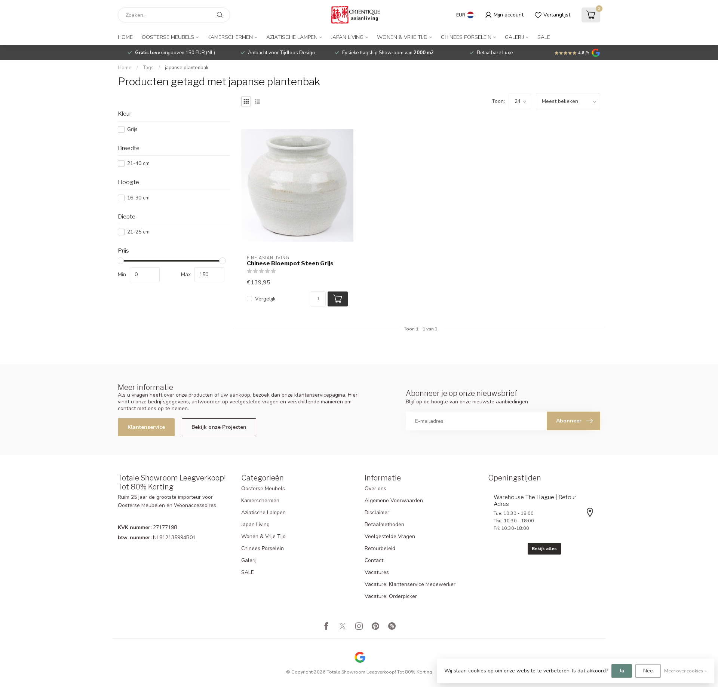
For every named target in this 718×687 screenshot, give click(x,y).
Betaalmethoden (384, 524)
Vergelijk (265, 299)
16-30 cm (138, 198)
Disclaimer (377, 512)
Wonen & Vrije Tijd (402, 37)
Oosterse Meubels (168, 37)
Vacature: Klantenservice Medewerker (410, 584)
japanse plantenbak (187, 67)
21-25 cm (138, 232)
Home (125, 37)
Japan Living (347, 37)
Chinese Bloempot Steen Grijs (290, 263)
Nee (648, 670)
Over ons (375, 488)
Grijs (132, 129)
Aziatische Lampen (291, 37)
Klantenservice (146, 427)
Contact (374, 560)
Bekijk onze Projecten (218, 427)
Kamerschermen (230, 37)
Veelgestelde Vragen (390, 536)
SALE (543, 37)
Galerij (514, 37)
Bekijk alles (544, 549)
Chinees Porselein (466, 37)
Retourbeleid (380, 548)
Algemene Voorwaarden (394, 500)
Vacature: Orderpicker (391, 596)
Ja (621, 670)
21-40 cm (138, 163)
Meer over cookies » (685, 671)
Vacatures (377, 572)
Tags (148, 67)
